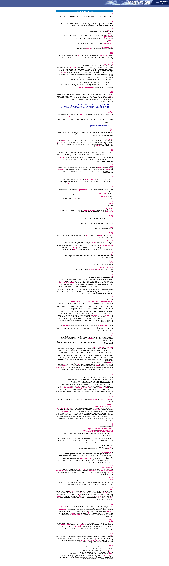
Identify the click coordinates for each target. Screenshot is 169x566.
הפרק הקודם (80, 562)
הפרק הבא (89, 562)
